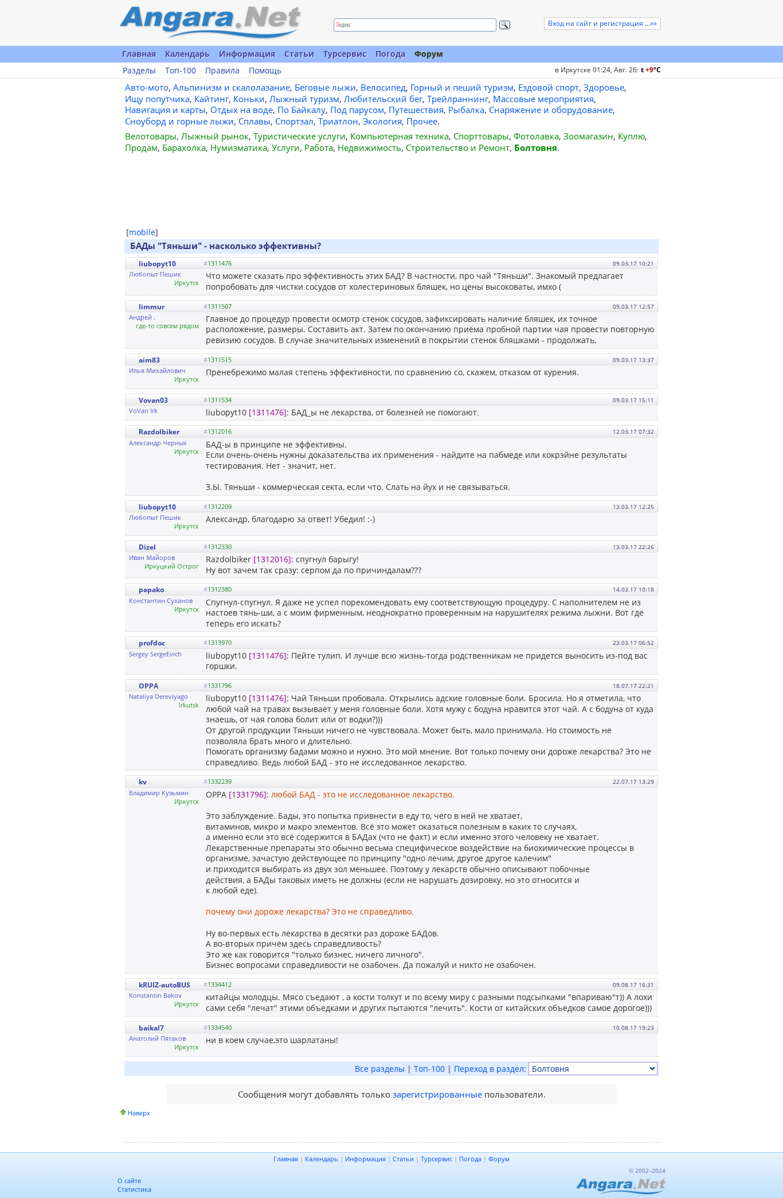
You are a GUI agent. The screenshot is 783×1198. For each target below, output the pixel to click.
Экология (382, 121)
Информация (247, 53)
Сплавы (254, 121)
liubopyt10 (157, 264)
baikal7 (151, 1028)
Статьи (299, 53)
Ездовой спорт (548, 87)
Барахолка (184, 147)
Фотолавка (536, 136)
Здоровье (604, 87)
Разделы (139, 70)
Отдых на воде (241, 109)
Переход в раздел (489, 1068)
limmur (152, 307)
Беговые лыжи (325, 87)
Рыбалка (466, 109)
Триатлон (338, 121)
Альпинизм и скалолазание (231, 87)
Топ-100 (180, 70)
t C (651, 70)
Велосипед (383, 87)
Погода (390, 53)
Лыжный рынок (215, 136)
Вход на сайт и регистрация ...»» (602, 23)
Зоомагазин (588, 136)
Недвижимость (369, 147)
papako (151, 589)
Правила (222, 70)
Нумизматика (238, 147)
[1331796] (248, 794)
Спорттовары (481, 136)
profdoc (152, 643)
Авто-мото (147, 87)
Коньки (249, 98)
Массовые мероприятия (543, 98)
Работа (318, 147)
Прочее (421, 121)
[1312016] (272, 559)
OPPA (148, 686)
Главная (139, 53)
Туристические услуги (299, 136)
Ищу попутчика (157, 98)
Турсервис (344, 53)
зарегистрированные (437, 1094)
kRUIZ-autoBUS (164, 985)
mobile (142, 232)
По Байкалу (301, 109)
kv (143, 782)
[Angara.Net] (210, 22)
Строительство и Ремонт (458, 147)
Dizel (147, 547)
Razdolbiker (159, 432)
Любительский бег (383, 98)
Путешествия (416, 109)
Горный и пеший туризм (462, 87)
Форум (428, 53)
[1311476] (268, 412)
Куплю (631, 136)
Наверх (139, 1112)
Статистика (134, 1189)
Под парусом (357, 109)
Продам (141, 147)
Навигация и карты (165, 109)
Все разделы (380, 1068)
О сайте (129, 1180)
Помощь (265, 70)
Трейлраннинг (457, 98)
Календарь (187, 53)
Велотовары (151, 136)
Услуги (286, 147)
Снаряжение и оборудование (551, 109)
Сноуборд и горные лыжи (179, 121)
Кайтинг (211, 98)
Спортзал (294, 121)
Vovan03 (153, 400)
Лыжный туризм (304, 98)
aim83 (149, 360)
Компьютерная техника (399, 136)
